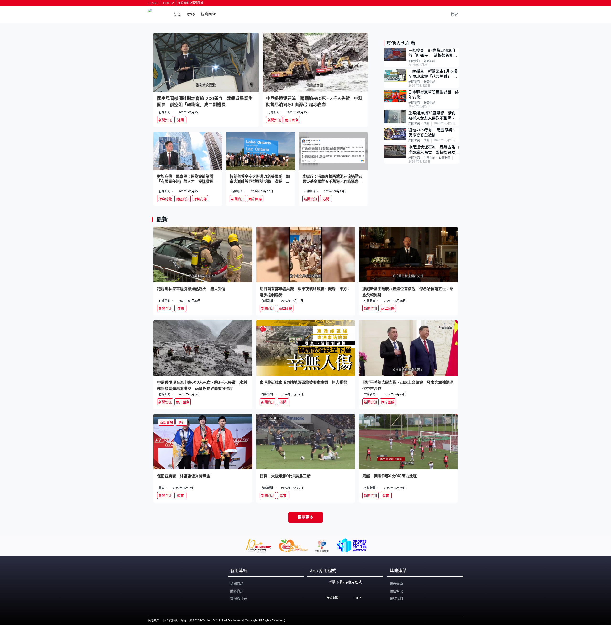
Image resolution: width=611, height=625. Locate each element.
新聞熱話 (429, 61)
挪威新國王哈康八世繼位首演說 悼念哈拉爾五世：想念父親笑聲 (407, 292)
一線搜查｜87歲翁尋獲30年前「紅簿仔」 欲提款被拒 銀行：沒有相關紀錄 (432, 53)
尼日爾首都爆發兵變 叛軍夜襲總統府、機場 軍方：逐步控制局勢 (305, 292)
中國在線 (429, 157)
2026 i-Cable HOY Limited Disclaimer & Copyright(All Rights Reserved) (239, 620)
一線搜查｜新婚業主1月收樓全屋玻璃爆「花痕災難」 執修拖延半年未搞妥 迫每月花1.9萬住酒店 (433, 74)
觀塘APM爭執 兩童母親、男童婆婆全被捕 (432, 132)
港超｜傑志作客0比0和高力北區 (389, 476)
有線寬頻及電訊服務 (191, 3)
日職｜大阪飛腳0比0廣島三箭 (285, 476)
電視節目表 (238, 598)
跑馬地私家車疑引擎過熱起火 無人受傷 (191, 289)
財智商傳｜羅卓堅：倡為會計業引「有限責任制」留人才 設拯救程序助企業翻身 (187, 179)
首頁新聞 (444, 157)
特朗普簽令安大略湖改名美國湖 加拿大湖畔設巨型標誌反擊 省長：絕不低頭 (260, 179)
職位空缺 (396, 591)
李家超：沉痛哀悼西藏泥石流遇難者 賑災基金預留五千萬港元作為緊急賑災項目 (333, 179)
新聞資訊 (414, 61)
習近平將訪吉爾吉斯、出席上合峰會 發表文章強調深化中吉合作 (407, 385)
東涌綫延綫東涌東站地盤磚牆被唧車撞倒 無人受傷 (303, 382)
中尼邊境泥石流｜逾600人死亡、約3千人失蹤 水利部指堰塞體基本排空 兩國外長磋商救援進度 (202, 385)
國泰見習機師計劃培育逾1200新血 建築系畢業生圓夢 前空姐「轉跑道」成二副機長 (205, 101)
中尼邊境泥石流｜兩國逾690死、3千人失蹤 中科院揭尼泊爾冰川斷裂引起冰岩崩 (314, 101)
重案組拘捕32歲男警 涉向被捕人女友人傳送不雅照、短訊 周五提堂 (433, 116)
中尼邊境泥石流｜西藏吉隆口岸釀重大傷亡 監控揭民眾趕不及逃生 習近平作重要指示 (433, 150)
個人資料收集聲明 (174, 620)
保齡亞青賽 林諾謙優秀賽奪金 (183, 476)
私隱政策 (153, 620)
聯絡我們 (396, 598)
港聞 (426, 123)
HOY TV (168, 3)
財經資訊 (236, 591)
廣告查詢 (396, 584)
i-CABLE (153, 3)
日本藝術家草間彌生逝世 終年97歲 (433, 94)
